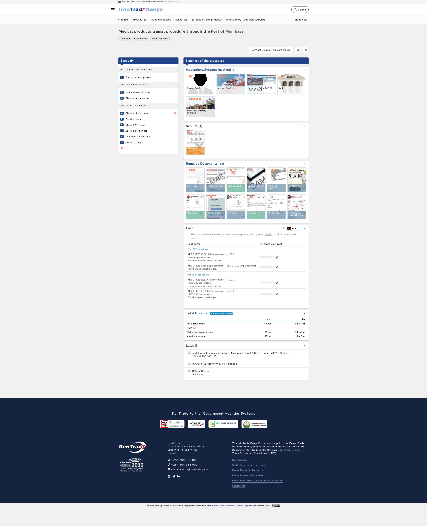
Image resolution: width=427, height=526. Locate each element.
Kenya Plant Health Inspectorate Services (257, 480)
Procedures (139, 19)
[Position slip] (276, 206)
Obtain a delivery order (137, 98)
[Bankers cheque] (215, 206)
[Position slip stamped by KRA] (296, 206)
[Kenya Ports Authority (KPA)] (200, 106)
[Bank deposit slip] (236, 179)
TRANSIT (125, 38)
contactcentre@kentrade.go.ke (189, 469)
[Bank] (291, 84)
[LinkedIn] (178, 476)
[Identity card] (296, 179)
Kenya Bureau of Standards (248, 475)
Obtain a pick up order (136, 113)
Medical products (161, 38)
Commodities (141, 38)
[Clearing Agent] (200, 84)
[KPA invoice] (195, 206)
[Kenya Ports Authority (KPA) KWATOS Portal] (261, 84)
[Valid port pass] (276, 179)
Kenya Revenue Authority (247, 470)
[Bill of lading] (195, 179)
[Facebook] (169, 476)
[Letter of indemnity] (256, 179)
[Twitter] (173, 476)
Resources (181, 19)
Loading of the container (137, 136)
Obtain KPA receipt (135, 125)
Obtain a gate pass (135, 142)
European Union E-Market (206, 19)
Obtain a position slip (136, 130)
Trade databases (160, 19)
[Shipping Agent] (231, 84)
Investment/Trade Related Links (245, 19)
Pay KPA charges (133, 119)
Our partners (240, 460)
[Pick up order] (256, 206)
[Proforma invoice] (215, 179)
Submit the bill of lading (137, 92)
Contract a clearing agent (138, 77)
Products (123, 19)
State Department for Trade (249, 465)
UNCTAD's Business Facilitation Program (233, 505)
